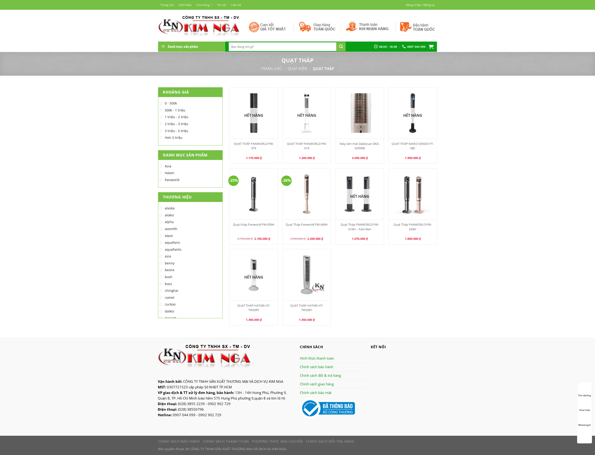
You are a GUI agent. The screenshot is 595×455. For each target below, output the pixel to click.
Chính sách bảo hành (316, 366)
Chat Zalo (584, 410)
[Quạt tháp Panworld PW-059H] (253, 194)
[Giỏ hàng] (431, 47)
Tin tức (221, 5)
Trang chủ (167, 5)
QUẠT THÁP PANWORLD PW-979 (254, 146)
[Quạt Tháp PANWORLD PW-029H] (413, 194)
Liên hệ (236, 5)
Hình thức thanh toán (317, 358)
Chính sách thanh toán (226, 441)
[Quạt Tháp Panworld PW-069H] (306, 194)
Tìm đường (584, 395)
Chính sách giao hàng (317, 384)
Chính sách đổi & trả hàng (320, 375)
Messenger (584, 424)
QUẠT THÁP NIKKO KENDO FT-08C (413, 146)
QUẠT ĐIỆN (297, 68)
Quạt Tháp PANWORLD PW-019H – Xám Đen (359, 226)
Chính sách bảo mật (315, 392)
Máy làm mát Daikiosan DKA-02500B (360, 146)
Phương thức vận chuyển (277, 441)
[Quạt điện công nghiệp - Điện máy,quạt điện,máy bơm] (199, 25)
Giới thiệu (185, 5)
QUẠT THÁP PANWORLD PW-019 (307, 146)
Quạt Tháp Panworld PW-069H (307, 224)
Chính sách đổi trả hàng (330, 441)
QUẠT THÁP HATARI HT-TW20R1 (253, 307)
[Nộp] (341, 46)
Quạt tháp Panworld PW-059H (253, 224)
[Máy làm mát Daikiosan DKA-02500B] (360, 113)
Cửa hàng (202, 5)
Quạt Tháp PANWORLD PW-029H (412, 226)
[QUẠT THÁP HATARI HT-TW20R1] (306, 275)
